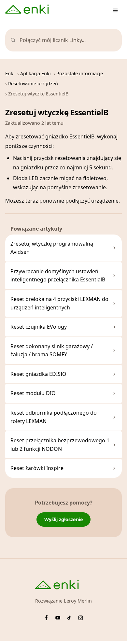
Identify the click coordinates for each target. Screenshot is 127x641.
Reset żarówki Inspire (37, 468)
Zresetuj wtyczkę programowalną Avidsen (51, 248)
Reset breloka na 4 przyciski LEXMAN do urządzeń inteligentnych (59, 303)
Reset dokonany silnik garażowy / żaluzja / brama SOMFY (51, 350)
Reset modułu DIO (33, 393)
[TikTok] (69, 617)
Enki (10, 73)
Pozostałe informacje (79, 73)
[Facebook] (46, 617)
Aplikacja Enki (35, 73)
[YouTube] (57, 617)
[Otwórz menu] (115, 10)
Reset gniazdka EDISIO (38, 373)
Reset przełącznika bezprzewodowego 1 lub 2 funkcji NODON (59, 444)
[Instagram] (80, 617)
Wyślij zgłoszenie (63, 519)
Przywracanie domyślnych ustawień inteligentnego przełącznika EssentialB (57, 275)
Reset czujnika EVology (38, 326)
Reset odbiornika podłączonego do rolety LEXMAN (53, 417)
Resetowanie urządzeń (33, 83)
